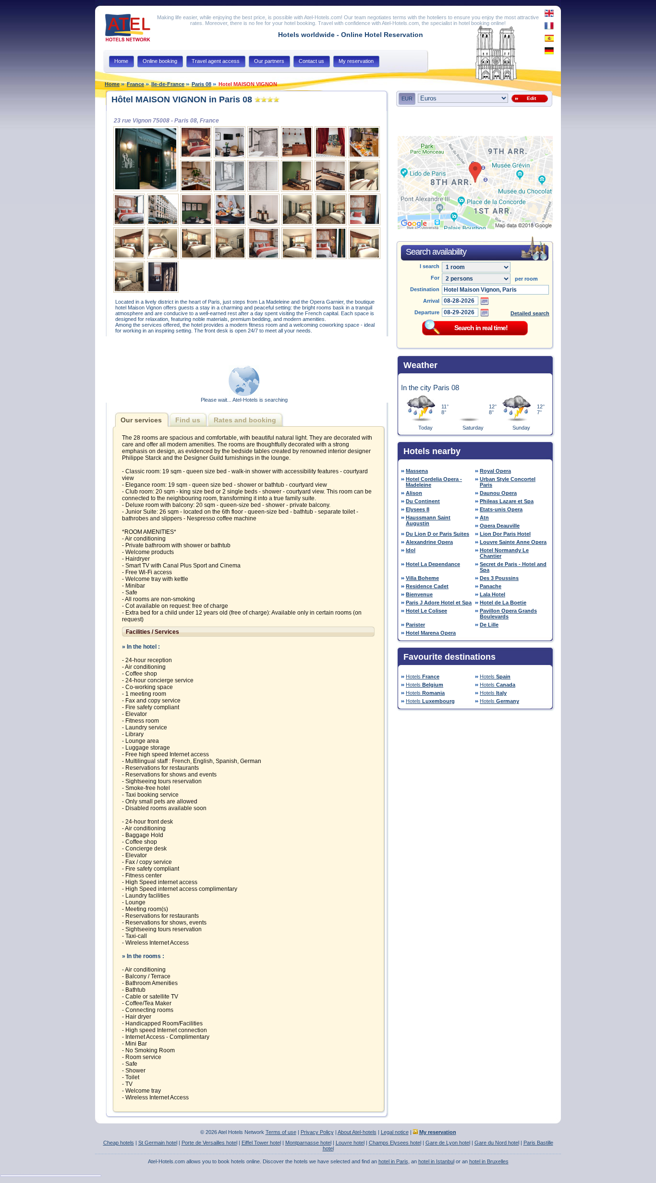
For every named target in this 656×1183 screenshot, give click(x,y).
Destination (424, 289)
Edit (530, 98)
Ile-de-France (167, 84)
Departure (426, 312)
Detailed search (529, 313)
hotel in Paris (393, 1161)
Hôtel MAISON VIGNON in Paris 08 (181, 99)
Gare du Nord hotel (496, 1143)
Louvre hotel (350, 1143)
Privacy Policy (317, 1132)
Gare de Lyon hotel (447, 1143)
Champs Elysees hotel (395, 1143)
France (135, 84)
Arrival (431, 301)
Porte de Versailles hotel (209, 1143)
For (435, 278)
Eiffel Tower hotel (261, 1143)
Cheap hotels (118, 1143)
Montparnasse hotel (308, 1143)
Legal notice (395, 1132)
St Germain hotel (157, 1143)
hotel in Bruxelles (489, 1161)
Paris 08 (201, 84)
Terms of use (281, 1132)
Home (112, 84)
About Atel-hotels (357, 1132)
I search (429, 266)
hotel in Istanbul (436, 1161)
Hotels (422, 676)
